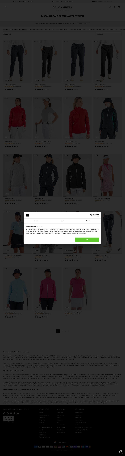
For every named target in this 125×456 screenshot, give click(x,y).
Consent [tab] (37, 220)
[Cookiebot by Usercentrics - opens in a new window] (91, 215)
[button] (121, 452)
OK (87, 239)
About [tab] (88, 220)
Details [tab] (62, 220)
